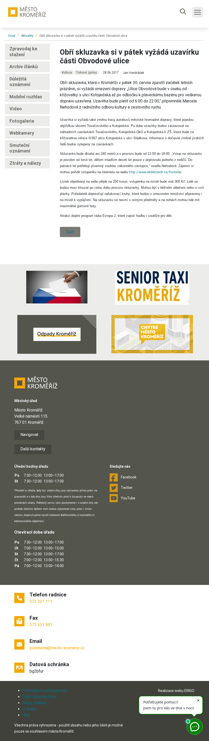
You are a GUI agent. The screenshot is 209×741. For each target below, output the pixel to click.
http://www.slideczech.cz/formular (155, 172)
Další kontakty (32, 448)
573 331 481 (41, 624)
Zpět (70, 231)
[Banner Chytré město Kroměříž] (152, 334)
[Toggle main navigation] (197, 12)
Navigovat (29, 434)
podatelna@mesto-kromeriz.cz (57, 647)
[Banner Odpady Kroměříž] (56, 334)
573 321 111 (41, 601)
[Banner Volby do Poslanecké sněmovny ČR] (56, 287)
